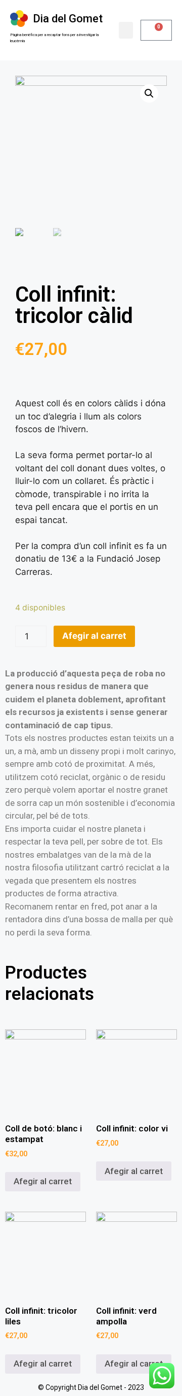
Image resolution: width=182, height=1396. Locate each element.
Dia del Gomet (68, 18)
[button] (126, 30)
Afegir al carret (94, 636)
